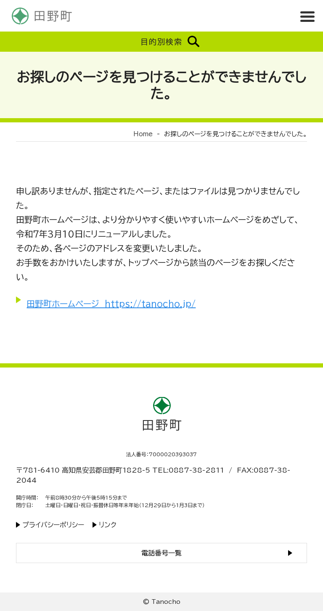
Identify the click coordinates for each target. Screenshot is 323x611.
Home (143, 134)
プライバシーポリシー (53, 524)
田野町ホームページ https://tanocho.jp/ (111, 303)
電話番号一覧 (161, 553)
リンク (107, 524)
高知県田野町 (42, 16)
